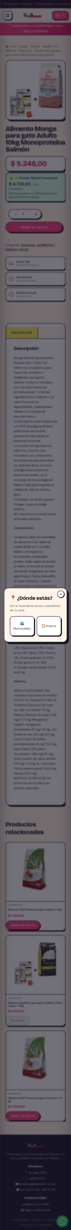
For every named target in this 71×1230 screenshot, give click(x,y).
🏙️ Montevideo (22, 626)
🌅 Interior (49, 626)
